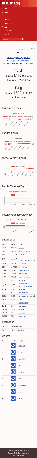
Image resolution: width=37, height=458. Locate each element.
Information (9, 30)
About (7, 34)
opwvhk (21, 398)
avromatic (21, 254)
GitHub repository (22, 453)
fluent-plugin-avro (24, 277)
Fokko (20, 378)
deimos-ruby (22, 274)
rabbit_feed (21, 289)
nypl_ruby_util (22, 306)
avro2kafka (21, 313)
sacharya (21, 372)
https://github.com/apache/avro (19, 60)
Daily (6, 16)
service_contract (23, 293)
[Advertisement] (18, 426)
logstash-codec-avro (24, 251)
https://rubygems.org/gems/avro (18, 57)
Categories (8, 23)
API (6, 26)
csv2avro (21, 309)
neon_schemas (23, 303)
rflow (20, 299)
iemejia (20, 392)
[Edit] (33, 49)
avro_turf (21, 248)
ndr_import (21, 280)
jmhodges (21, 346)
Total (6, 12)
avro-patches (22, 267)
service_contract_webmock (26, 296)
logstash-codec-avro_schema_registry (25, 284)
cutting (20, 352)
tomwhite (21, 359)
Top (6, 8)
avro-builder (22, 263)
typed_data (21, 316)
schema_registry (23, 270)
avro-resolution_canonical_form (26, 259)
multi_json (21, 330)
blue (19, 365)
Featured (8, 19)
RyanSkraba (22, 385)
